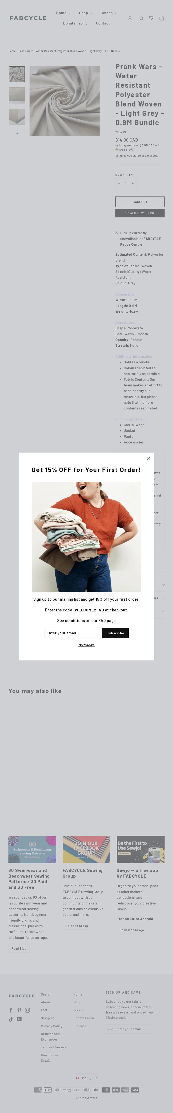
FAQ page (107, 620)
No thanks (86, 645)
